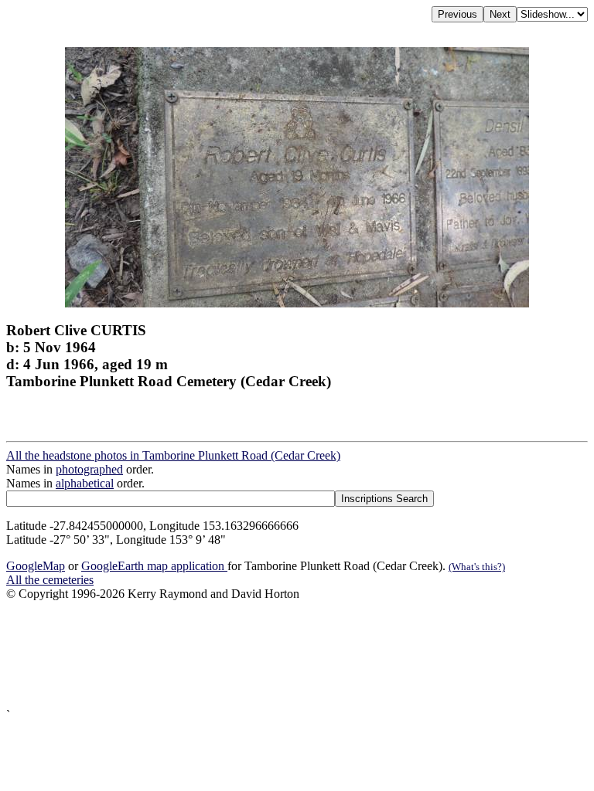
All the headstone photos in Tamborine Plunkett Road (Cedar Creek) (173, 455)
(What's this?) (477, 566)
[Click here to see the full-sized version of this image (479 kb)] (297, 303)
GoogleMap (35, 565)
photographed (89, 469)
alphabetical (85, 483)
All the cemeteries (50, 579)
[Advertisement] (297, 654)
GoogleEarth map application (154, 565)
